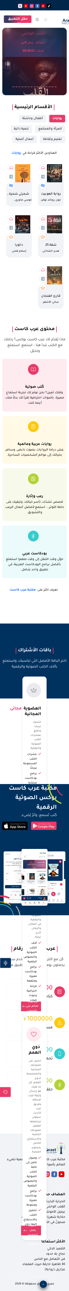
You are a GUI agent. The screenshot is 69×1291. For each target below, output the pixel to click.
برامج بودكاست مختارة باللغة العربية (31, 783)
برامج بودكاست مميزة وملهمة (31, 974)
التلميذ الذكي (56, 1249)
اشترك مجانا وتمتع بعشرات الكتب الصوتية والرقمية (35, 735)
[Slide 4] (22, 87)
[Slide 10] (41, 87)
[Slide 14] (52, 87)
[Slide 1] (13, 87)
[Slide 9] (38, 87)
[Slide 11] (43, 87)
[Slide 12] (47, 87)
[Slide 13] (50, 87)
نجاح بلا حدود (55, 1254)
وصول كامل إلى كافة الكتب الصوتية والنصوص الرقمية (30, 1172)
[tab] (57, 118)
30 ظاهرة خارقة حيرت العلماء (44, 1264)
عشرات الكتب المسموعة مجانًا (30, 761)
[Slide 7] (31, 87)
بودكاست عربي (34, 554)
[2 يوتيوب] (26, 6)
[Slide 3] (20, 87)
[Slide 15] (56, 87)
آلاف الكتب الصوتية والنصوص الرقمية (30, 952)
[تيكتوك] (49, 6)
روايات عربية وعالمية (35, 444)
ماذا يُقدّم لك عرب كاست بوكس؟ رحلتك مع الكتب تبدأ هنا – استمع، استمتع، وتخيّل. (34, 345)
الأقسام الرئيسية (33, 107)
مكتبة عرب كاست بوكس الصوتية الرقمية (29, 798)
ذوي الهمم (34, 1050)
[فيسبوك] (37, 6)
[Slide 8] (34, 87)
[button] (5, 963)
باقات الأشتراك (34, 650)
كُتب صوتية (34, 387)
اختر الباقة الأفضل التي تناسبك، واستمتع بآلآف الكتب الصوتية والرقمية (34, 664)
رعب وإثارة (34, 496)
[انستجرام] (31, 6)
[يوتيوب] (43, 6)
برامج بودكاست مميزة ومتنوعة (31, 1198)
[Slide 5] (25, 87)
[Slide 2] (16, 87)
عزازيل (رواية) (55, 1269)
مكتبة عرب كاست (34, 590)
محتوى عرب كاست (34, 329)
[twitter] (20, 6)
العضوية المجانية (31, 709)
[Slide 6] (29, 87)
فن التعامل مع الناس (49, 1259)
